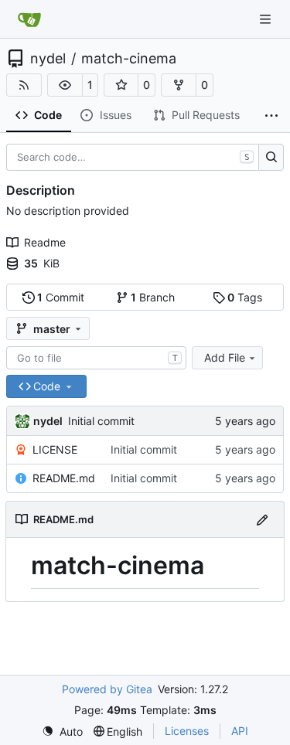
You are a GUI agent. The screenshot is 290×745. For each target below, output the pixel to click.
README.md (63, 478)
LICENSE (54, 449)
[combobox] (96, 357)
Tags (244, 297)
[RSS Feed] (24, 85)
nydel (48, 58)
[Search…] (271, 158)
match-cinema (128, 58)
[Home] (29, 19)
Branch (153, 297)
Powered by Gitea (107, 689)
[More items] (271, 116)
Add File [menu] (224, 357)
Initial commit (101, 420)
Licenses (187, 730)
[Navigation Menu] (266, 19)
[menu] (62, 731)
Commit (60, 297)
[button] (65, 85)
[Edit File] (262, 519)
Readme (45, 242)
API (239, 730)
